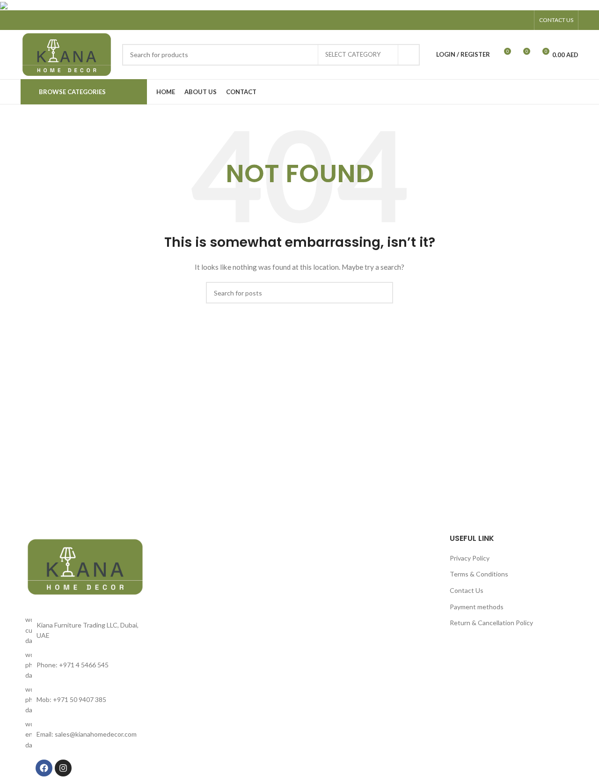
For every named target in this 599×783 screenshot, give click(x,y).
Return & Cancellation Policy (491, 623)
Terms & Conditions (479, 574)
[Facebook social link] (499, 20)
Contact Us (466, 590)
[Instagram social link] (511, 20)
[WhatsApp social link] (523, 20)
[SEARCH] (409, 55)
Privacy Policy (469, 558)
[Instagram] (63, 768)
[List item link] (85, 665)
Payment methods (477, 607)
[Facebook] (44, 768)
